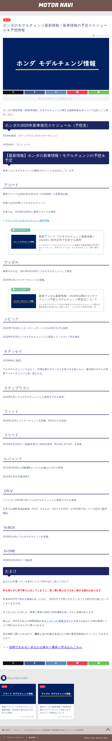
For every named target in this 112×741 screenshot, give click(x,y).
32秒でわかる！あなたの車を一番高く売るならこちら (45, 647)
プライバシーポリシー (15, 737)
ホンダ (6, 20)
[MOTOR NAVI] (56, 9)
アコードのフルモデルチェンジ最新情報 (27, 220)
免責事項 (32, 737)
